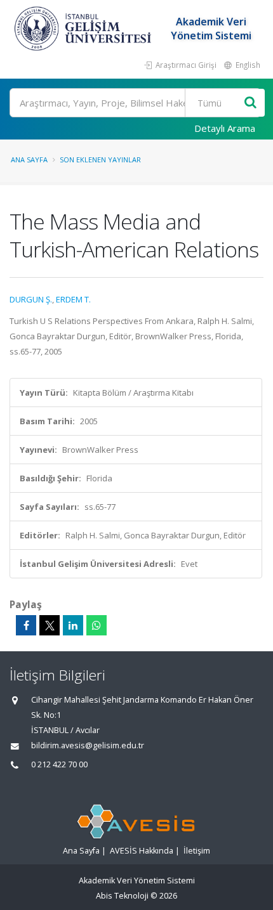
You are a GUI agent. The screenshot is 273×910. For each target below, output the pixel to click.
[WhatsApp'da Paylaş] (96, 625)
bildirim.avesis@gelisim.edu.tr (87, 745)
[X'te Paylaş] (49, 625)
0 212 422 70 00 (59, 764)
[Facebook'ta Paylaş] (26, 625)
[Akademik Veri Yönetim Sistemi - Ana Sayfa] (84, 28)
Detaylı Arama (224, 128)
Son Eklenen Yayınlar (100, 159)
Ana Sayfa (29, 159)
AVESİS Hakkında (141, 850)
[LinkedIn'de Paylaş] (73, 625)
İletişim (196, 850)
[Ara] (250, 103)
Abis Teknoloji (122, 895)
